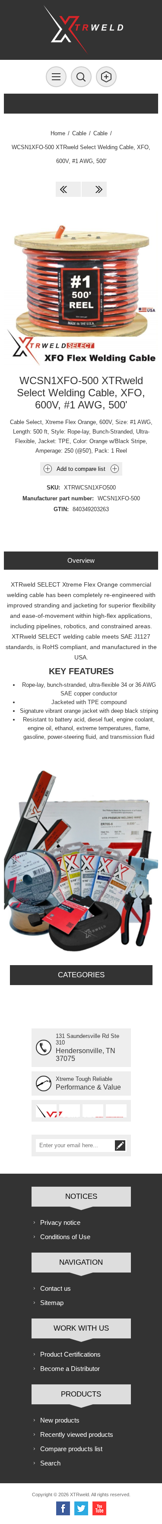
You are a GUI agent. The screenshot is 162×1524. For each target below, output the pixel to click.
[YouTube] (99, 1508)
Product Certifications (70, 1354)
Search (50, 1463)
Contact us (55, 1288)
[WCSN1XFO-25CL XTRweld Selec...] (68, 189)
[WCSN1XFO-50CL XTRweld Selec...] (94, 189)
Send (120, 1145)
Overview (81, 560)
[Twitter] (81, 1508)
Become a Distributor (70, 1368)
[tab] (81, 560)
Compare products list (71, 1448)
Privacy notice (60, 1222)
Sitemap (52, 1302)
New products (59, 1420)
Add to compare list (81, 469)
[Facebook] (63, 1508)
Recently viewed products (76, 1434)
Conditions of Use (65, 1236)
